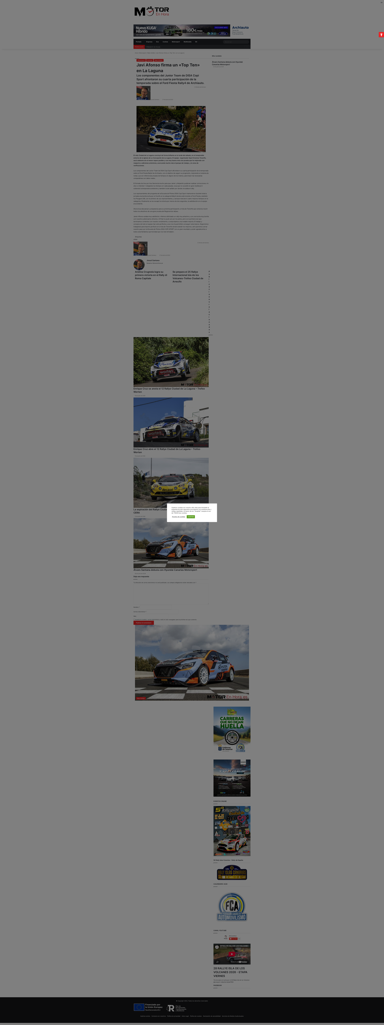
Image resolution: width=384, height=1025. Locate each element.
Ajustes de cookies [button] (178, 517)
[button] (381, 34)
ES (381, 2)
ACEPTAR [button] (191, 517)
